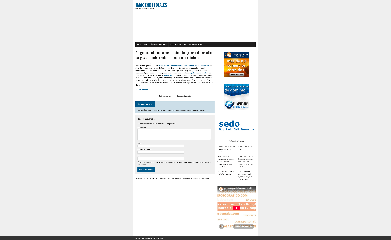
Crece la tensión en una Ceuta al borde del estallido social (226, 149)
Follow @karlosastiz (236, 141)
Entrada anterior (165, 96)
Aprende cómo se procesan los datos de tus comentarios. (189, 178)
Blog (145, 44)
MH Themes (160, 238)
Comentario (141, 127)
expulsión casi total (197, 73)
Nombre (140, 143)
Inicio (139, 44)
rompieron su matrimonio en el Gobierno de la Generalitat (183, 65)
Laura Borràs (169, 75)
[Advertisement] (195, 27)
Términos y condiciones (158, 44)
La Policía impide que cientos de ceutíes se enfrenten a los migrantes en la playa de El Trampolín (245, 161)
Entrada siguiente (184, 96)
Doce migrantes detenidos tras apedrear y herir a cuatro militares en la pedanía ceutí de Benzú (226, 161)
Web (139, 156)
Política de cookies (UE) (178, 44)
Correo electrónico (144, 149)
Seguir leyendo (141, 89)
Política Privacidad (196, 44)
